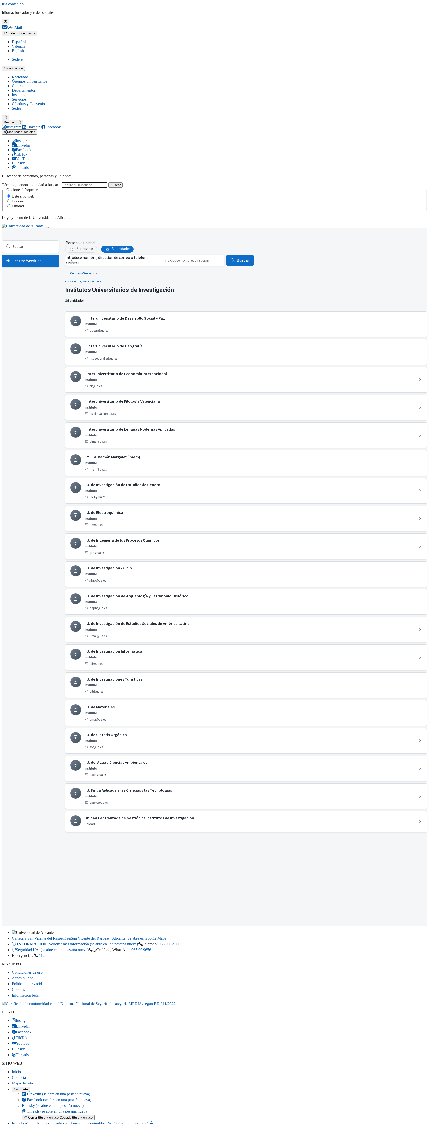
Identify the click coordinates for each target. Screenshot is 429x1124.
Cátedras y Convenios (29, 104)
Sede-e (17, 59)
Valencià (18, 46)
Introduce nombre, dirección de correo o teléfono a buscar (107, 260)
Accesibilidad (22, 978)
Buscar (115, 185)
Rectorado (20, 77)
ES (19, 33)
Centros (18, 86)
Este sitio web (23, 196)
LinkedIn (58, 1094)
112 (42, 955)
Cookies (18, 989)
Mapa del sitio (23, 1083)
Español (19, 42)
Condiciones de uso (27, 972)
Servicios (19, 99)
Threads (57, 1111)
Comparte (21, 1089)
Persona (18, 201)
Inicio (16, 1072)
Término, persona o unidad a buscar (30, 185)
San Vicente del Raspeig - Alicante (89, 938)
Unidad (18, 206)
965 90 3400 (169, 944)
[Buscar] (5, 117)
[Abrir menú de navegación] (47, 227)
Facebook (58, 1100)
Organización (13, 68)
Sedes (16, 108)
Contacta (19, 1077)
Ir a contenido (13, 4)
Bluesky (53, 1105)
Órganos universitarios (29, 81)
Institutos (19, 95)
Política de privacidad (29, 984)
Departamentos (24, 90)
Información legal (25, 995)
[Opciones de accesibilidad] (5, 21)
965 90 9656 (141, 950)
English (18, 51)
